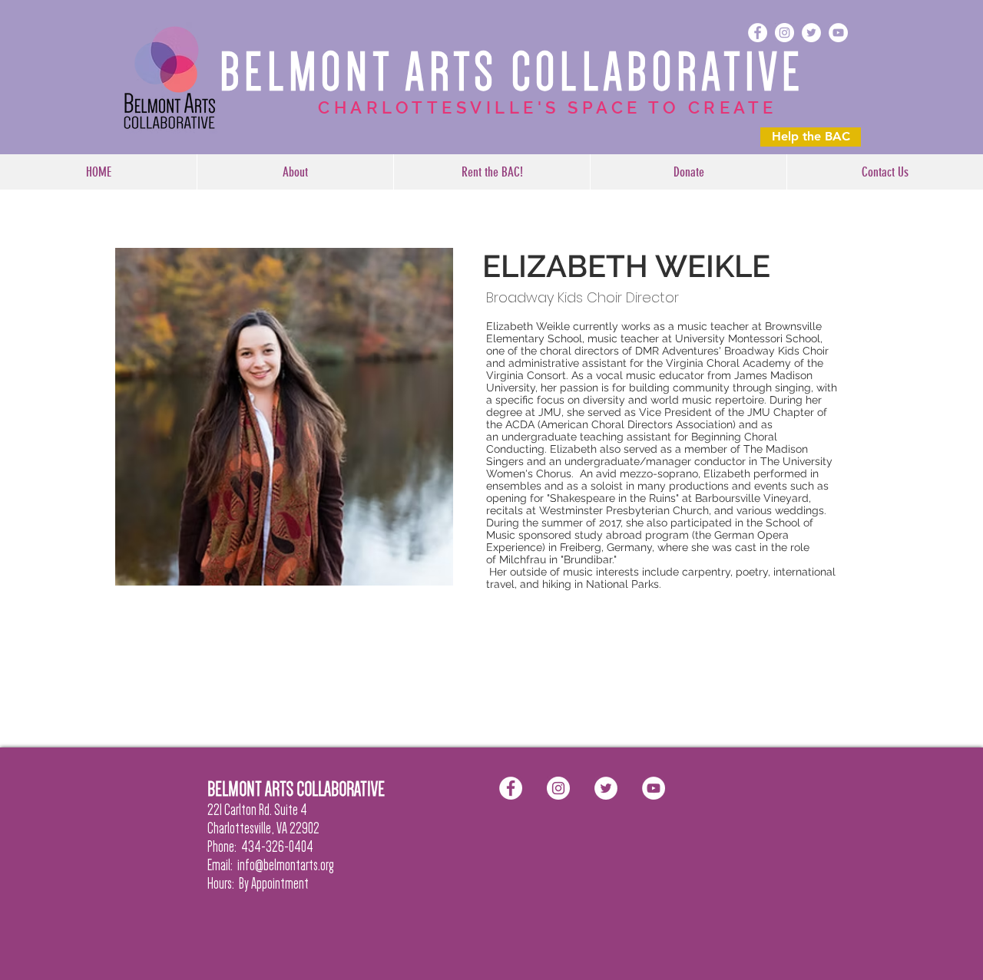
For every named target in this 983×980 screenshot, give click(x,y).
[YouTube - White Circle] (838, 32)
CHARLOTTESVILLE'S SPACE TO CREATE (547, 107)
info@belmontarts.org (285, 864)
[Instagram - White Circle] (784, 32)
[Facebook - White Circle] (757, 32)
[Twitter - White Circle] (811, 32)
